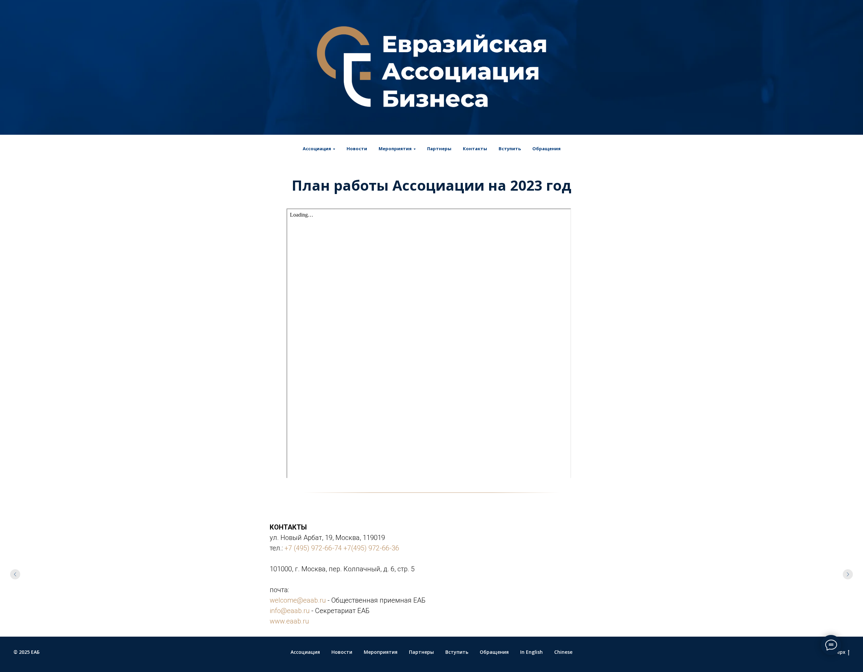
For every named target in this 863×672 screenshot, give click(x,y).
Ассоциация (305, 652)
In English (531, 652)
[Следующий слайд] (848, 574)
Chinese (563, 652)
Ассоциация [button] (317, 149)
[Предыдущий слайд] (15, 574)
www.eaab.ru (289, 621)
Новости (357, 149)
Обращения (546, 149)
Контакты (475, 149)
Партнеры (439, 149)
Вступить (510, 149)
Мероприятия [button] (395, 149)
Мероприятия (380, 652)
